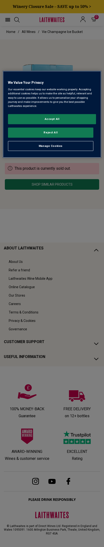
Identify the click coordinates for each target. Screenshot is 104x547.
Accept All (52, 119)
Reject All (51, 132)
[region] (52, 114)
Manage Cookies (51, 145)
